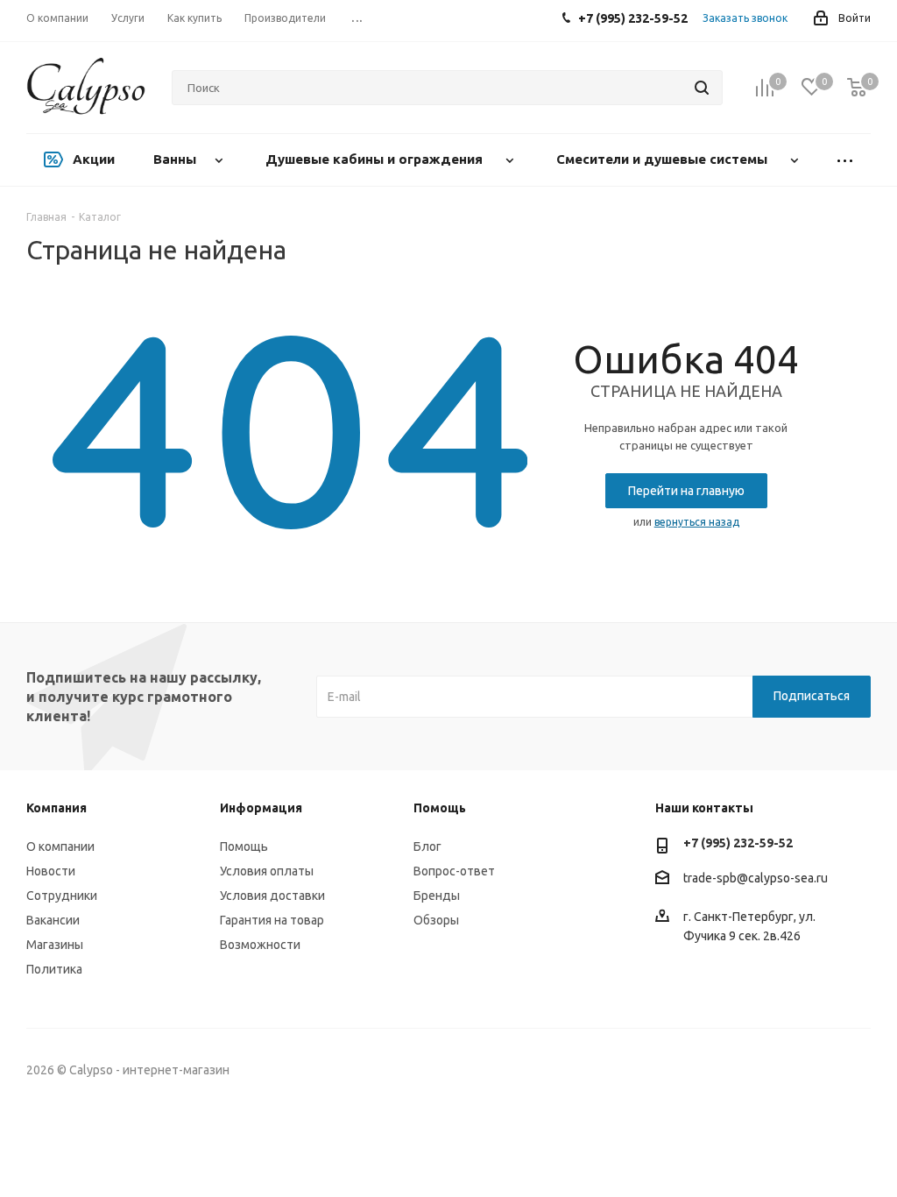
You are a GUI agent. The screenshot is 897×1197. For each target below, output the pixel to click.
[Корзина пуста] (856, 88)
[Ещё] (844, 160)
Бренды (436, 896)
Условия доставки (272, 896)
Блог (427, 846)
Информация (261, 808)
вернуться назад (696, 522)
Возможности (260, 945)
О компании (60, 846)
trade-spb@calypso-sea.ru (755, 878)
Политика (54, 969)
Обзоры (436, 920)
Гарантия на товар (272, 920)
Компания (56, 808)
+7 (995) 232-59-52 (738, 843)
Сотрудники (61, 896)
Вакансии (53, 920)
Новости (50, 871)
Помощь (244, 846)
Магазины (54, 945)
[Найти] (702, 87)
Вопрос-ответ (454, 871)
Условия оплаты (267, 871)
